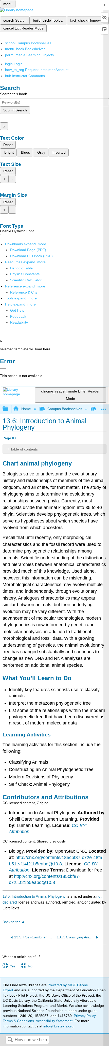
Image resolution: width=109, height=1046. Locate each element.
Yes (12, 966)
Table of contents (24, 449)
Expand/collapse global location (103, 407)
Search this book (13, 94)
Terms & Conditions (18, 1021)
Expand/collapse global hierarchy (8, 409)
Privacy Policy (85, 1016)
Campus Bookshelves (64, 409)
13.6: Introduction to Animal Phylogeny (34, 896)
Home (26, 409)
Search (10, 1040)
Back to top (12, 922)
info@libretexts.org (58, 1026)
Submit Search (15, 110)
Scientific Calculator (26, 280)
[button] (18, 316)
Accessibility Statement (54, 1021)
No (30, 966)
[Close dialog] (3, 368)
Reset (8, 145)
